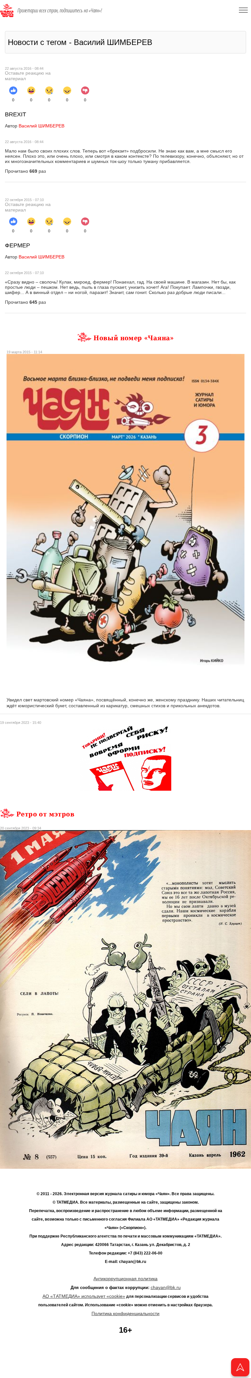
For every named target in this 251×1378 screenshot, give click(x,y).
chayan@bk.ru (166, 1287)
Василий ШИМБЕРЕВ (34, 125)
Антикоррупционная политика (125, 1278)
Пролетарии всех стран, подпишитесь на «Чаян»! (59, 10)
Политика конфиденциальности (125, 1313)
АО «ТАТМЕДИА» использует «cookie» (83, 1296)
